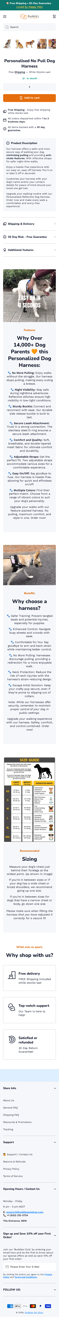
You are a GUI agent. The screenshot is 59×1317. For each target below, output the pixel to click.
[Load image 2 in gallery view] (19, 44)
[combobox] (29, 27)
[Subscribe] (52, 1267)
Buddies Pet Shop (34, 1312)
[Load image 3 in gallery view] (31, 44)
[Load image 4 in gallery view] (42, 44)
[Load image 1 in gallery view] (8, 44)
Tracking (8, 1129)
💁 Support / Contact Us (17, 1154)
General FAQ (10, 1107)
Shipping (19, 72)
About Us (8, 1100)
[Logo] (29, 16)
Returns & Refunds (14, 1161)
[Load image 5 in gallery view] (53, 44)
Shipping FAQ (11, 1115)
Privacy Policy (11, 1168)
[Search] (6, 27)
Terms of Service (13, 1176)
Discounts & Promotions (17, 1122)
